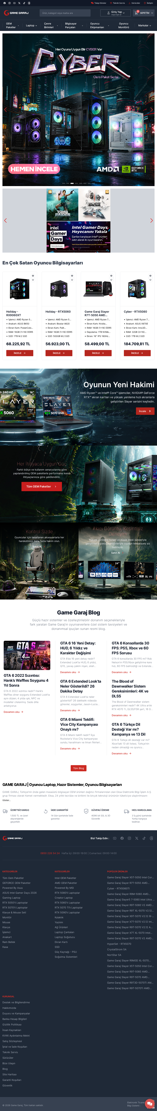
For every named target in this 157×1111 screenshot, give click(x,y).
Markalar (143, 25)
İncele (142, 411)
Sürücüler (136, 3)
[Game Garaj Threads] (151, 838)
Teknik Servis (119, 3)
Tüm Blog (78, 768)
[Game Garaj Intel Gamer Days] (78, 221)
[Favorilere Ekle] (33, 280)
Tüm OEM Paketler (38, 486)
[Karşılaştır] (33, 276)
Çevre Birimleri (49, 25)
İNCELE (17, 353)
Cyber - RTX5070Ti (136, 311)
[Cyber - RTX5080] (98, 289)
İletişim (150, 3)
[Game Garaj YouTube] (115, 838)
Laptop (30, 25)
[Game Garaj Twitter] (137, 838)
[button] (151, 110)
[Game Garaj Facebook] (122, 838)
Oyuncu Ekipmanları (97, 25)
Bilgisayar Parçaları (71, 25)
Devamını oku (12, 711)
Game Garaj (17, 1105)
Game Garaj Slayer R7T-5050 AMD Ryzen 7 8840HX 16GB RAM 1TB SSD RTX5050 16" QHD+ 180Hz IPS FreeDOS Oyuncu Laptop (59, 313)
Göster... (6, 800)
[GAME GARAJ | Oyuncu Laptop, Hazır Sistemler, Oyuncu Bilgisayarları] (16, 13)
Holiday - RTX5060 (18, 311)
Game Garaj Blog (78, 612)
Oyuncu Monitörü (123, 25)
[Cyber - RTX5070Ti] (137, 289)
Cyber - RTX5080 (96, 311)
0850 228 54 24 (50, 853)
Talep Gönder (100, 3)
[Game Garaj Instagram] (129, 838)
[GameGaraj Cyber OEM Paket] (78, 109)
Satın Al (37, 546)
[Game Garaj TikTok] (144, 838)
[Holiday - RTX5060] (20, 289)
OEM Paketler (11, 25)
